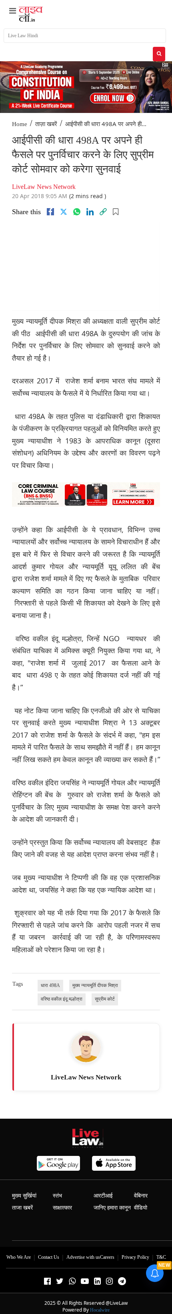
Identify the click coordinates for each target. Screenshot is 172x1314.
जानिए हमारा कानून (112, 1208)
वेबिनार (141, 1196)
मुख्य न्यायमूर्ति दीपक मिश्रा (95, 985)
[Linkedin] (90, 211)
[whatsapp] (76, 211)
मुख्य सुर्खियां (24, 1196)
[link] (103, 211)
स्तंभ (57, 1196)
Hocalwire (100, 1310)
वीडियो (140, 1208)
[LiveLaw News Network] (86, 1047)
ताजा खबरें (22, 1208)
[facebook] (50, 211)
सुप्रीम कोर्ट (105, 999)
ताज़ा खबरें (46, 124)
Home (19, 124)
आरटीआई (103, 1196)
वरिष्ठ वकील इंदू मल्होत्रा (61, 999)
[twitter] (63, 211)
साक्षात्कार (62, 1208)
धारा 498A (50, 985)
